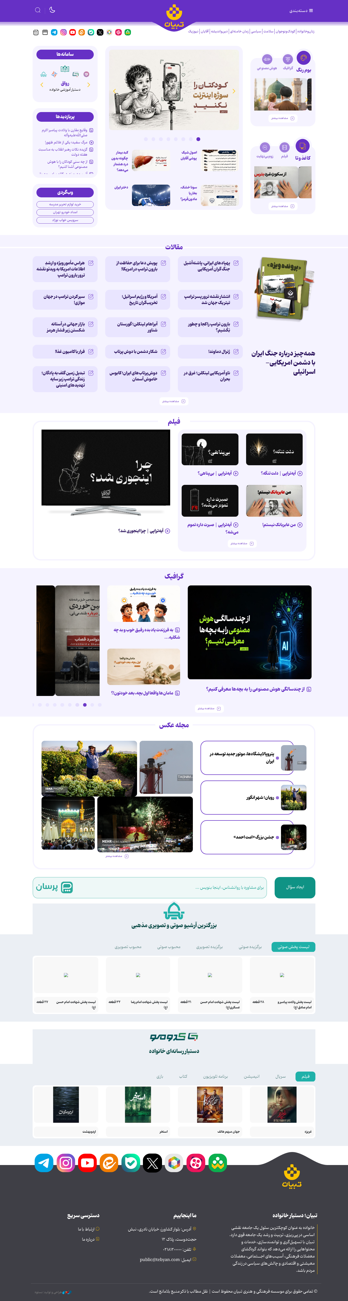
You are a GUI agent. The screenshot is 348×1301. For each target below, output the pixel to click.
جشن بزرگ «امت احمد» (254, 837)
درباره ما (88, 1239)
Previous (234, 91)
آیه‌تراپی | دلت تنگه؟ (278, 473)
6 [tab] (161, 139)
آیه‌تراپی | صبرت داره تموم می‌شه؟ (213, 528)
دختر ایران (121, 187)
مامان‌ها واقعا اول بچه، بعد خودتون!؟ (142, 693)
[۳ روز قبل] (274, 449)
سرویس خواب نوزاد (65, 220)
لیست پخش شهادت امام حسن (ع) (76, 1004)
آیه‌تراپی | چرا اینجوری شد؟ (140, 531)
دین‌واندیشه (219, 31)
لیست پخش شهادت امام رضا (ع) (149, 1004)
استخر (164, 1131)
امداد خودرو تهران (65, 212)
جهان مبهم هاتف (229, 1131)
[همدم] (86, 74)
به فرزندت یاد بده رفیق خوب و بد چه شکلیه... (147, 633)
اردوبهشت (89, 1131)
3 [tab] (183, 139)
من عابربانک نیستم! (279, 524)
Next (114, 91)
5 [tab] (168, 139)
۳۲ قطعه (115, 1002)
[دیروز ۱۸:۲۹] (174, 90)
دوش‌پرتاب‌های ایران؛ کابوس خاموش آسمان (133, 376)
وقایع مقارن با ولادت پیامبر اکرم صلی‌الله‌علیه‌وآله (64, 132)
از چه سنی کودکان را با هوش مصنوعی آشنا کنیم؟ (67, 164)
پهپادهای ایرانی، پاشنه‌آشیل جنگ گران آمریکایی (207, 266)
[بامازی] (54, 74)
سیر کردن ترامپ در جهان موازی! (64, 299)
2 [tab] (191, 139)
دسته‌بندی (298, 11)
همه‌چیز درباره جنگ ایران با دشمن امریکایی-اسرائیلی (283, 362)
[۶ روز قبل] (274, 501)
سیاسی (256, 31)
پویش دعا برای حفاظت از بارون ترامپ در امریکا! (136, 266)
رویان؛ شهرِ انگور (260, 797)
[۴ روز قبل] (210, 449)
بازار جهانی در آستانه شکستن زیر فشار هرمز (66, 327)
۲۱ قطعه (185, 1002)
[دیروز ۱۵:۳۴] (68, 823)
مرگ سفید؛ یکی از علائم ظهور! (66, 142)
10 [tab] (32, 705)
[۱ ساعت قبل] (220, 195)
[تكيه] (43, 74)
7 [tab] (153, 139)
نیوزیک (193, 31)
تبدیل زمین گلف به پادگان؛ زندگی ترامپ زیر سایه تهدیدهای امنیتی (63, 379)
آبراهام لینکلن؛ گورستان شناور (137, 327)
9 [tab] (40, 705)
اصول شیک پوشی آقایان (189, 155)
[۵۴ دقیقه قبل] (293, 797)
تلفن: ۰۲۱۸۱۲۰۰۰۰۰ (177, 1250)
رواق (65, 83)
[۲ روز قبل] (283, 94)
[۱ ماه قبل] (283, 182)
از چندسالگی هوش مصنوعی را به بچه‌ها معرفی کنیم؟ (255, 689)
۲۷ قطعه (42, 1002)
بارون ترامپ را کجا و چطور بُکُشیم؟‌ (209, 327)
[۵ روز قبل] (210, 501)
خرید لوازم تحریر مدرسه (65, 204)
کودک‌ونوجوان (285, 31)
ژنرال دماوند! (219, 351)
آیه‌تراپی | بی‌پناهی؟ (215, 473)
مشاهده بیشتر (280, 118)
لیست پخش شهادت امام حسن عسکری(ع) (220, 1004)
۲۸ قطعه (258, 1002)
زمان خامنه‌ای (239, 31)
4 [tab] (176, 139)
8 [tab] (146, 139)
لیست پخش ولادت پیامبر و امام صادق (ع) (295, 1004)
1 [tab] (198, 139)
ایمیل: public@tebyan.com (165, 1260)
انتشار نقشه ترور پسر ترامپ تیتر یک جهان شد (207, 299)
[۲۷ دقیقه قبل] (293, 758)
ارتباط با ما (86, 1229)
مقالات (174, 247)
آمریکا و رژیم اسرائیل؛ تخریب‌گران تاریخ (139, 299)
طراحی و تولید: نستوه (48, 1292)
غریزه (308, 1131)
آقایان (205, 31)
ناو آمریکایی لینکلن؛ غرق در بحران (207, 376)
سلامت (268, 31)
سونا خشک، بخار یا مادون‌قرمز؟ (188, 193)
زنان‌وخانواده (305, 31)
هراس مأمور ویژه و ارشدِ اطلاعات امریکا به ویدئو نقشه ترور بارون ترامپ (60, 269)
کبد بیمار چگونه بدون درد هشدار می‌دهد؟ (119, 161)
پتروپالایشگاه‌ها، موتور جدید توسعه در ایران (242, 757)
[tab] (303, 63)
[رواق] (64, 68)
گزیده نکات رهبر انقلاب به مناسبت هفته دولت (62, 152)
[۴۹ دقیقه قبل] (220, 160)
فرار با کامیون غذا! (70, 351)
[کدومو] (75, 74)
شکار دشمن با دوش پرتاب (135, 351)
